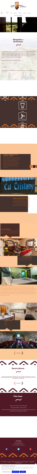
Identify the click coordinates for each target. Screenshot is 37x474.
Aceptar (22, 471)
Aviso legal (9, 461)
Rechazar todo (15, 471)
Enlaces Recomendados (18, 15)
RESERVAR (18, 353)
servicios (15, 13)
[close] (35, 464)
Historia (24, 13)
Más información (12, 469)
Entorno (29, 13)
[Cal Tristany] (18, 9)
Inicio (7, 13)
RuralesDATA (32, 461)
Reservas (20, 13)
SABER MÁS (18, 383)
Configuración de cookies (6, 471)
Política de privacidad (16, 461)
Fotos (11, 13)
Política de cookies (24, 461)
